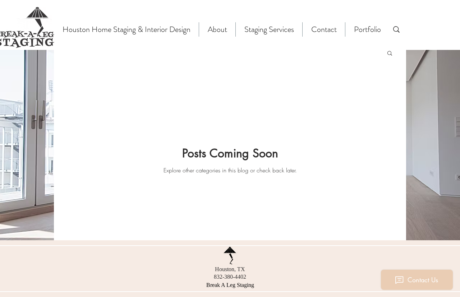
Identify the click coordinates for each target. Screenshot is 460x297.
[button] (389, 53)
